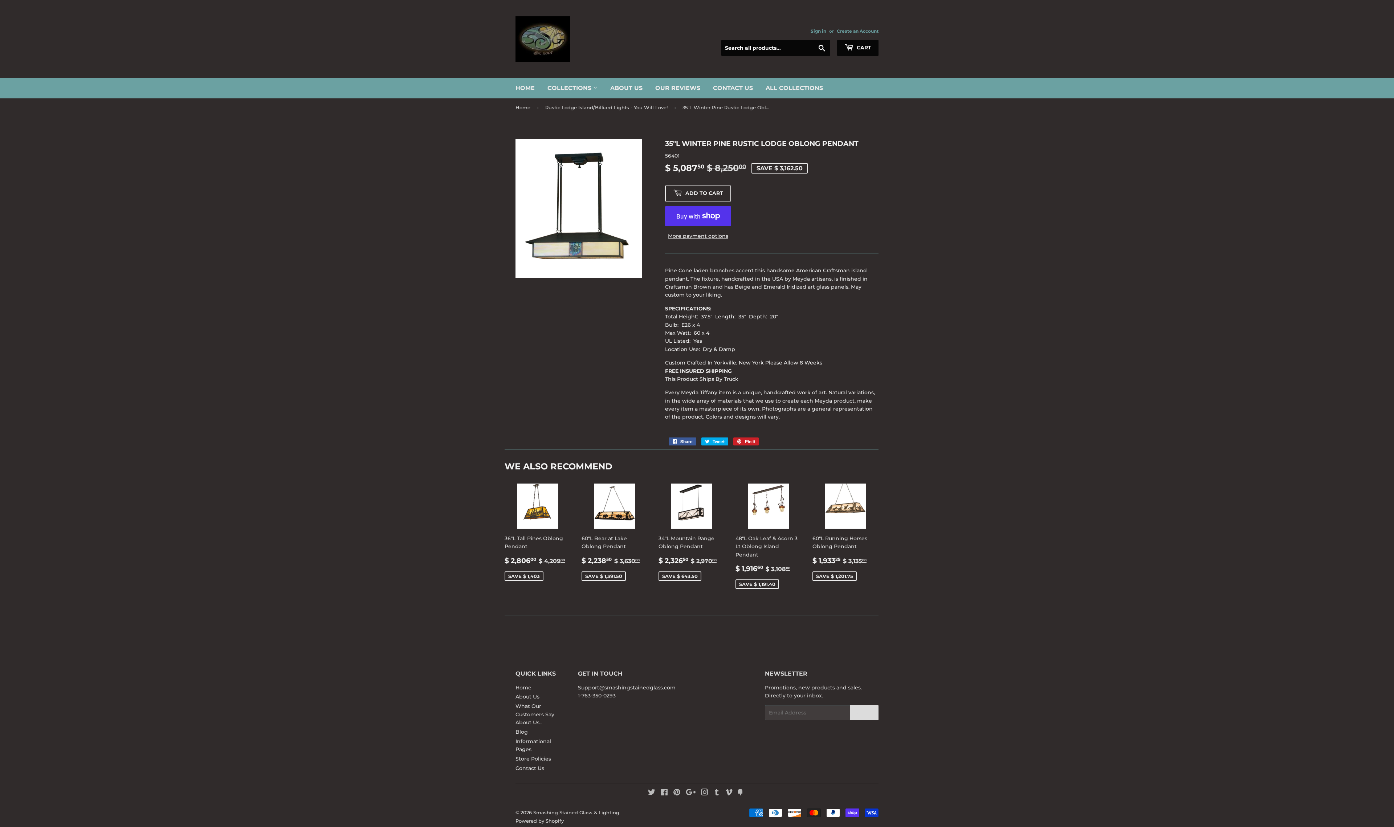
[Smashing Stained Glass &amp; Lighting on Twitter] (651, 793)
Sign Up (864, 713)
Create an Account (858, 31)
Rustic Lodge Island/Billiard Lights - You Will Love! (606, 107)
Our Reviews (677, 88)
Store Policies (533, 758)
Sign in (818, 31)
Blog (521, 732)
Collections (570, 88)
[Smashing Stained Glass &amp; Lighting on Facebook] (664, 793)
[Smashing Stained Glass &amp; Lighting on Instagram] (704, 793)
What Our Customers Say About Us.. (534, 714)
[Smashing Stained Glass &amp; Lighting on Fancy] (740, 793)
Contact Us (733, 88)
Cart (863, 47)
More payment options (698, 236)
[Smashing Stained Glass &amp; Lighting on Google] (691, 793)
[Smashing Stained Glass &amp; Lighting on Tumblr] (716, 793)
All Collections (794, 88)
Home (525, 88)
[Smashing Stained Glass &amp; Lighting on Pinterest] (677, 793)
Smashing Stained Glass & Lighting (576, 812)
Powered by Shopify (539, 821)
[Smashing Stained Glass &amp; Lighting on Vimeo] (729, 793)
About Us (626, 88)
